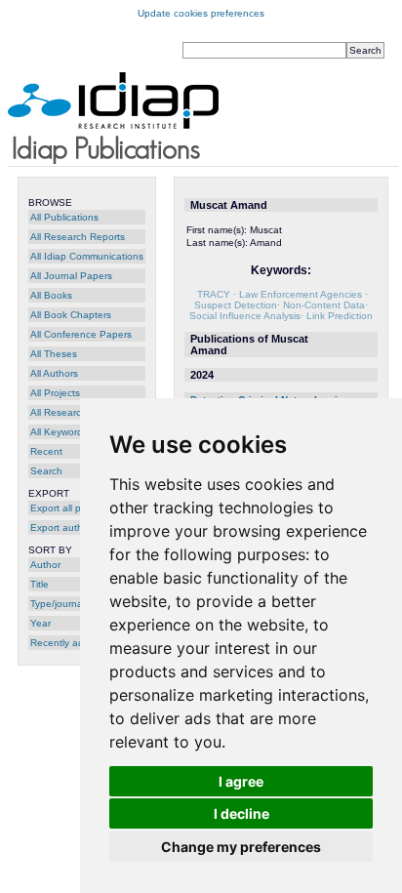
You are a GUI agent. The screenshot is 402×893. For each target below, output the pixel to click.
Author (45, 564)
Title (39, 584)
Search (46, 471)
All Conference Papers (81, 334)
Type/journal (57, 603)
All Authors (54, 373)
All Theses (53, 353)
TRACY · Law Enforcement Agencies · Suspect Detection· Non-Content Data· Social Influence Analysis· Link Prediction (281, 305)
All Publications (64, 217)
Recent (46, 451)
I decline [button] (241, 813)
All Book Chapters (70, 314)
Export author (61, 527)
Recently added (65, 642)
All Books (51, 295)
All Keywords (59, 431)
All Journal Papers (71, 275)
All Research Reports (77, 236)
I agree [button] (241, 781)
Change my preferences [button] (241, 846)
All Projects (55, 392)
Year (40, 623)
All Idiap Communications (86, 256)
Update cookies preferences (201, 13)
